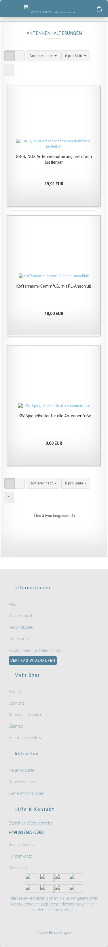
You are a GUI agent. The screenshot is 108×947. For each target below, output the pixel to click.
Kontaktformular (23, 844)
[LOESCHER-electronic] (54, 8)
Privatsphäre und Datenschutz (35, 650)
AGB (12, 604)
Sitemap (16, 726)
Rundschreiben (22, 782)
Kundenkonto (20, 856)
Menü (8, 8)
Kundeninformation (25, 714)
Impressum (19, 639)
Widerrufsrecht (22, 616)
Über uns (16, 703)
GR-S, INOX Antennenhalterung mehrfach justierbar (54, 159)
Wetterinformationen (26, 793)
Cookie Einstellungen (54, 932)
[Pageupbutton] (96, 939)
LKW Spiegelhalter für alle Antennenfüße (54, 416)
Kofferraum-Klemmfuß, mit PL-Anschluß (54, 286)
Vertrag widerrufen (32, 660)
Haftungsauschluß (25, 737)
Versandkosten (22, 627)
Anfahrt (15, 691)
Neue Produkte (21, 770)
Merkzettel (18, 867)
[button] (9, 56)
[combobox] (43, 56)
